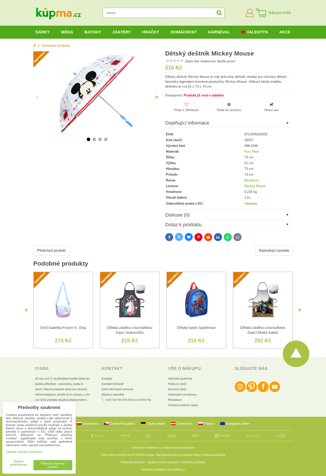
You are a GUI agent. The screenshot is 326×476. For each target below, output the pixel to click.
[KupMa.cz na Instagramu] (240, 391)
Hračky (150, 32)
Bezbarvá (251, 180)
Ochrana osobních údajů (183, 405)
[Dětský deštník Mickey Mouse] (97, 93)
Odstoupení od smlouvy (182, 394)
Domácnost (184, 32)
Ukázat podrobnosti (18, 463)
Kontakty (107, 378)
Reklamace (175, 399)
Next (157, 97)
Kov (247, 151)
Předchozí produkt (51, 250)
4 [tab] (106, 139)
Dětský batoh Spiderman (196, 328)
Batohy (92, 32)
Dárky (42, 32)
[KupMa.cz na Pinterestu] (251, 391)
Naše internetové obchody (117, 389)
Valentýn (257, 32)
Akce (285, 32)
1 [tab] (88, 139)
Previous (36, 97)
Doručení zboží (177, 389)
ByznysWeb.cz (176, 469)
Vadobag (250, 203)
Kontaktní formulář (113, 384)
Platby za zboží (177, 384)
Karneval (219, 32)
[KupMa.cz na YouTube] (274, 391)
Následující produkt (274, 250)
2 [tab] (94, 139)
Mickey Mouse (255, 186)
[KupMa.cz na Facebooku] (263, 391)
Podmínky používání (193, 462)
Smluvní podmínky (214, 455)
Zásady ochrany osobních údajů (180, 455)
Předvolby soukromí (133, 462)
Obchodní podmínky (180, 378)
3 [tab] (100, 139)
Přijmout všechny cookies (53, 465)
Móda (67, 32)
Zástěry (121, 32)
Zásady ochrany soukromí (162, 462)
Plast (255, 151)
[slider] (175, 60)
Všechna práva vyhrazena (179, 447)
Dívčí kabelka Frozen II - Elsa (63, 328)
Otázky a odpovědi (113, 394)
